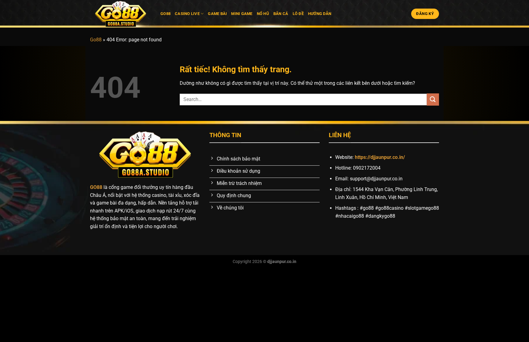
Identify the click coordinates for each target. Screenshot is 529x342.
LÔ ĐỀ (298, 13)
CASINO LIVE (187, 13)
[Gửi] (433, 99)
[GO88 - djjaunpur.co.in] (120, 13)
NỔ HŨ (263, 13)
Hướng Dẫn (319, 13)
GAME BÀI (217, 13)
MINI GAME (241, 13)
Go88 (165, 13)
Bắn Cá (280, 13)
